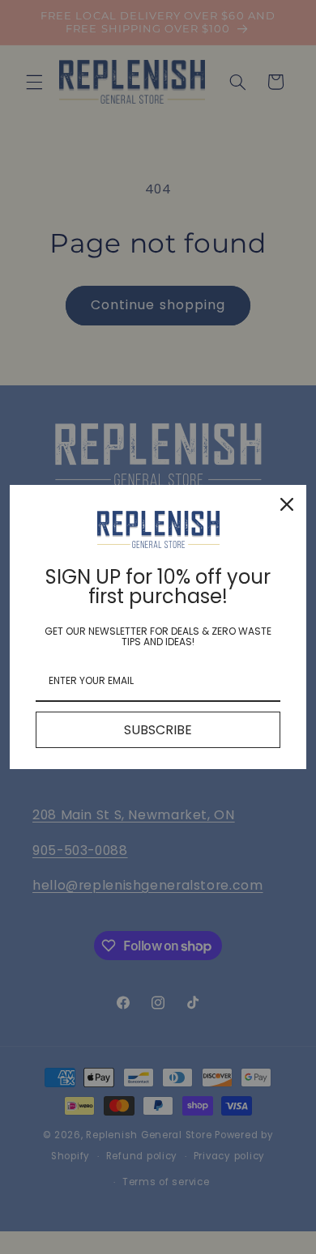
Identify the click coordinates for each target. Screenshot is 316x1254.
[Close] (286, 504)
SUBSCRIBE (158, 730)
